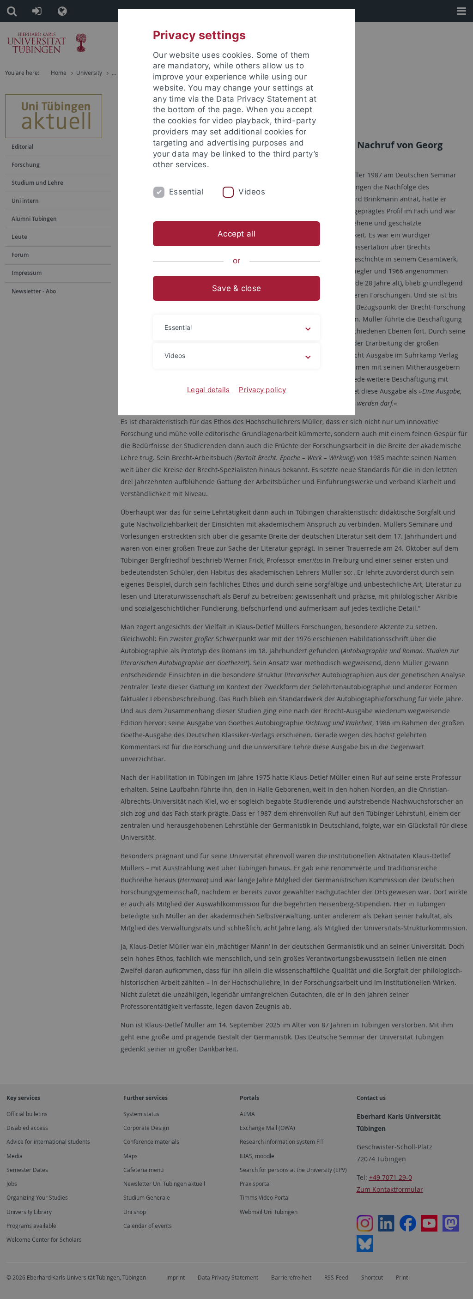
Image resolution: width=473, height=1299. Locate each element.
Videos (251, 191)
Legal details (208, 389)
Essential (186, 191)
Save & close (236, 288)
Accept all (236, 233)
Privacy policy (262, 389)
